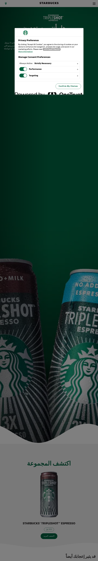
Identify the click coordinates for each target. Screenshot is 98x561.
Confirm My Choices (68, 86)
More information (25, 52)
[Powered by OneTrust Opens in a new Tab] (73, 93)
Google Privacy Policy (51, 49)
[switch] (23, 69)
